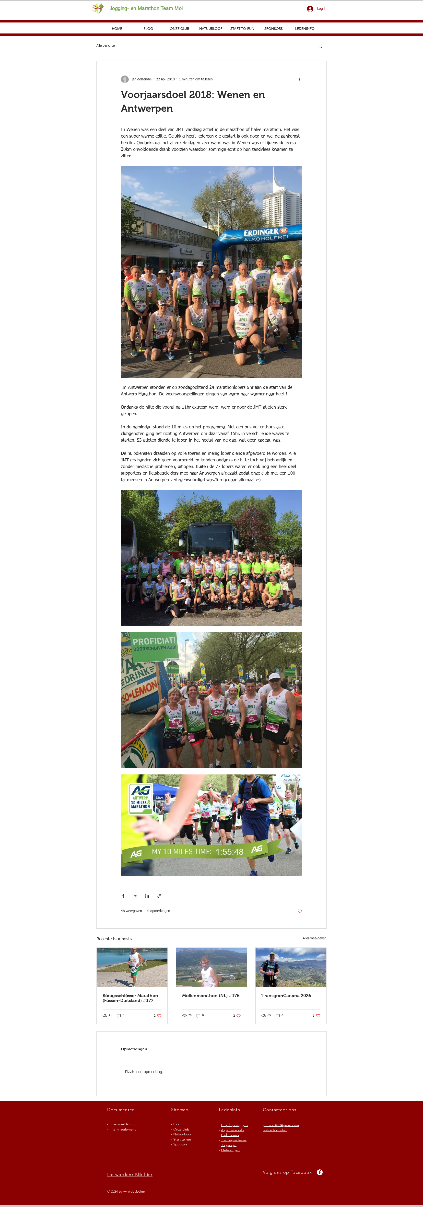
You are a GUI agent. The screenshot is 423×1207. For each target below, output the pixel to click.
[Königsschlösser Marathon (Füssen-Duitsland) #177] (132, 967)
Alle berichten (106, 45)
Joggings (228, 1145)
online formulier (275, 1130)
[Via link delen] (159, 896)
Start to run (182, 1139)
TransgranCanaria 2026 (286, 995)
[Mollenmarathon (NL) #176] (211, 967)
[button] (320, 46)
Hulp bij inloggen (234, 1125)
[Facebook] (320, 1172)
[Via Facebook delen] (123, 896)
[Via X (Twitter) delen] (135, 896)
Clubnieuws (230, 1135)
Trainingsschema (234, 1140)
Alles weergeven (315, 938)
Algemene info (232, 1130)
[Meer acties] (299, 79)
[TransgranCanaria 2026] (291, 967)
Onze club (181, 1129)
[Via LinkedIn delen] (147, 896)
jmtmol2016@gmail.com (281, 1125)
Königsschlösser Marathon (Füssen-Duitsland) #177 (130, 998)
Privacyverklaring (122, 1124)
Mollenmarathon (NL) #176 (210, 995)
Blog (176, 1124)
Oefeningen (230, 1150)
